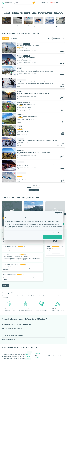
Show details (56, 232)
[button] (33, 324)
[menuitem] (44, 2)
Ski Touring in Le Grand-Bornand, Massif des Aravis (16, 358)
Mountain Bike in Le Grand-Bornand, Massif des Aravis (17, 352)
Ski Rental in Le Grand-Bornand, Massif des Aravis (16, 356)
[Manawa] (7, 3)
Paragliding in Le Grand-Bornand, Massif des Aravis (16, 354)
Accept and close (53, 236)
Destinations (8, 7)
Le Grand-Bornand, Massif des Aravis (26, 7)
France (14, 7)
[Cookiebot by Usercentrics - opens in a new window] (56, 213)
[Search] (34, 3)
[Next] (65, 214)
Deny (33, 236)
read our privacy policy (24, 227)
